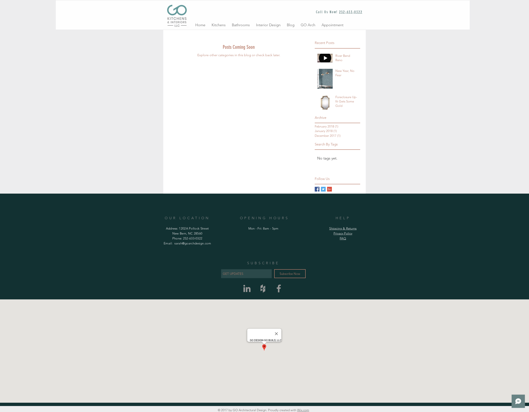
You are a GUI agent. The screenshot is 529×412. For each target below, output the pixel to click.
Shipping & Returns (342, 228)
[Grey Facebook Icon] (279, 288)
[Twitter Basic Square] (323, 189)
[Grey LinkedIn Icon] (247, 288)
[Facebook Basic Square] (317, 189)
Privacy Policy (343, 233)
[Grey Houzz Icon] (263, 288)
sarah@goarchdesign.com (192, 243)
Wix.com (303, 410)
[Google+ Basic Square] (329, 189)
